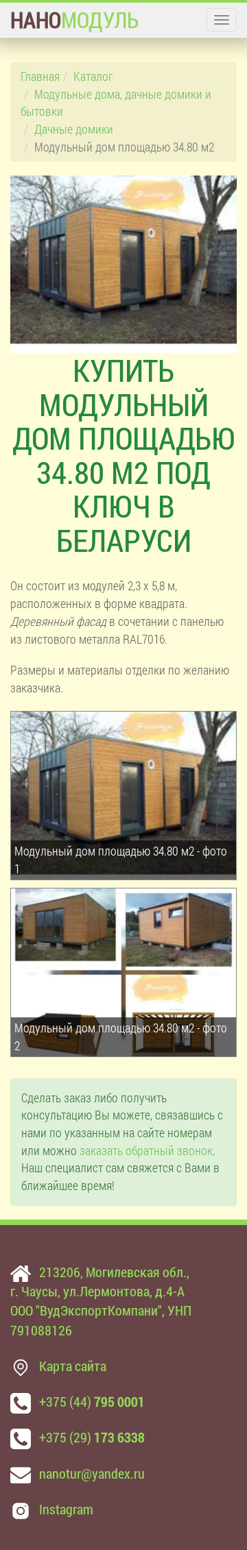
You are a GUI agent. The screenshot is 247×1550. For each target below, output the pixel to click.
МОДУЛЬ (74, 19)
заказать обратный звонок (146, 1150)
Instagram (66, 1509)
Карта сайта (72, 1366)
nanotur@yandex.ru (92, 1473)
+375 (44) (92, 1401)
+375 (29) (92, 1437)
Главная (40, 76)
